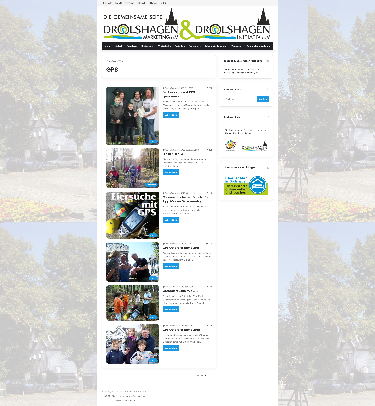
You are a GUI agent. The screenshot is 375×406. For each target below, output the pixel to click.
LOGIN (163, 3)
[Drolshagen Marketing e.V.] (187, 24)
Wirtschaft (163, 46)
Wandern (236, 46)
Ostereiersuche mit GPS (180, 291)
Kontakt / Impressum (124, 3)
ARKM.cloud (129, 401)
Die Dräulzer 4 (173, 154)
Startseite (107, 3)
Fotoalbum (132, 46)
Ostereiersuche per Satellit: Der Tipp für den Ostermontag (186, 199)
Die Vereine (147, 46)
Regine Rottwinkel (172, 88)
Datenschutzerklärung (147, 3)
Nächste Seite (202, 375)
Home (107, 46)
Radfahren (194, 46)
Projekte (179, 46)
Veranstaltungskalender (258, 46)
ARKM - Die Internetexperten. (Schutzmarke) (125, 396)
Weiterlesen (171, 115)
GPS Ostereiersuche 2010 (181, 330)
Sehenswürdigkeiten (215, 46)
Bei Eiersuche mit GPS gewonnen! (179, 94)
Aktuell (118, 46)
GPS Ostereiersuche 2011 (181, 248)
